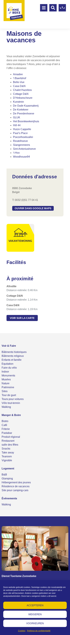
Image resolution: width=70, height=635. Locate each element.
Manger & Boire (11, 415)
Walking (6, 407)
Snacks (6, 448)
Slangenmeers (21, 145)
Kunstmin (18, 101)
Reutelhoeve (20, 141)
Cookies (21, 631)
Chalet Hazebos (22, 90)
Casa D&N (19, 86)
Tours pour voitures (13, 399)
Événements (9, 498)
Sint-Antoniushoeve (24, 148)
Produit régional (11, 436)
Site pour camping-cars (15, 490)
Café (4, 425)
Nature (5, 383)
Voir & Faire (9, 345)
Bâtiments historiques (14, 352)
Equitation (7, 363)
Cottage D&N (20, 94)
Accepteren (35, 605)
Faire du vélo (9, 367)
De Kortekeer (20, 109)
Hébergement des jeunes (16, 482)
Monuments (8, 375)
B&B (4, 474)
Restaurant (8, 440)
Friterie (6, 429)
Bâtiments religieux (13, 356)
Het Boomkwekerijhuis (26, 121)
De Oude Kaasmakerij (26, 105)
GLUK (16, 117)
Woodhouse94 (21, 156)
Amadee (18, 74)
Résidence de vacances (15, 486)
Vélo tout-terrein (11, 403)
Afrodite (11, 286)
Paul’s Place (20, 133)
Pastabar (7, 433)
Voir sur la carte (22, 318)
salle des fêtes (10, 444)
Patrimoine (8, 387)
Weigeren (35, 614)
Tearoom (7, 456)
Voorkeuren (35, 623)
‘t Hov (16, 152)
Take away (8, 452)
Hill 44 (17, 125)
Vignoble (7, 460)
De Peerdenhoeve (23, 113)
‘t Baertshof (19, 78)
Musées (6, 379)
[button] (33, 208)
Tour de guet (9, 395)
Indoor (5, 371)
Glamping (7, 478)
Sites (4, 391)
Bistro (5, 421)
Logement (8, 468)
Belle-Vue (18, 82)
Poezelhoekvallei (23, 137)
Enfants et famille (11, 359)
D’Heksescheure (22, 97)
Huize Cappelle (22, 129)
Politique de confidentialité (38, 631)
